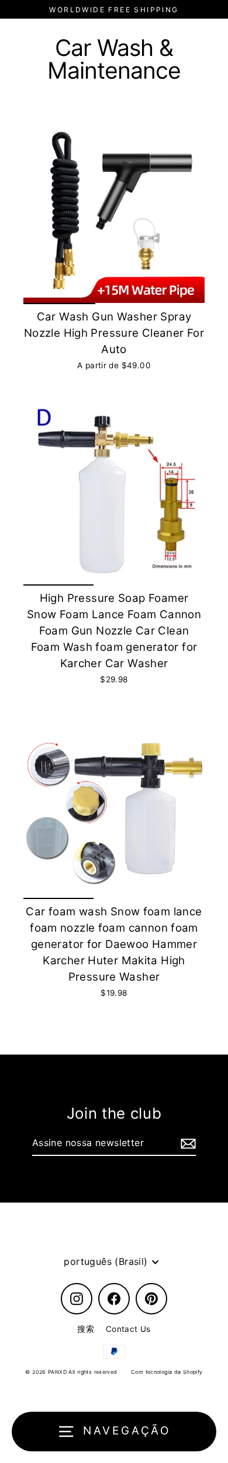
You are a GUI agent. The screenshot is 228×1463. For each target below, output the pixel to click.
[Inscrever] (186, 1144)
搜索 (85, 1329)
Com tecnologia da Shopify (167, 1372)
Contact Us (128, 1329)
